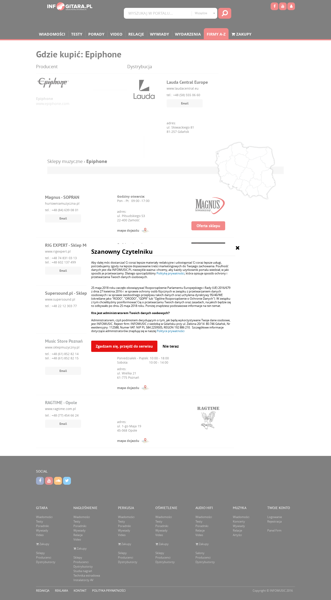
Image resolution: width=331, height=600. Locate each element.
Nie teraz (171, 346)
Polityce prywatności (170, 331)
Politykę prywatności (170, 273)
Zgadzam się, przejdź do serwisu (124, 346)
